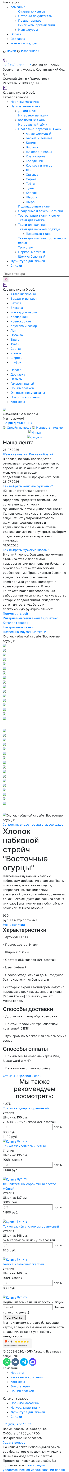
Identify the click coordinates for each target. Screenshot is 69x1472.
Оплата (16, 34)
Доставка (18, 39)
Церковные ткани (31, 252)
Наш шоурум (28, 29)
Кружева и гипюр (39, 165)
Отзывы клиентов (31, 11)
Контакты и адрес (24, 43)
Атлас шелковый (38, 133)
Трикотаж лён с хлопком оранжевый (31, 1226)
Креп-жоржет (36, 156)
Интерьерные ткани (33, 115)
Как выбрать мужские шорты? (26, 550)
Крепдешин (34, 161)
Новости (17, 1373)
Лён (28, 170)
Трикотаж (25, 247)
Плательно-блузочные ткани (40, 129)
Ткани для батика (31, 220)
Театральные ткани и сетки (39, 215)
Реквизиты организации (36, 25)
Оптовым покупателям (35, 16)
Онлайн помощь (19, 427)
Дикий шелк (27, 111)
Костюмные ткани (32, 120)
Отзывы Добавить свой (22, 1076)
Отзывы (16, 379)
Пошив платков (30, 20)
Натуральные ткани (25, 1407)
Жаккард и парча (39, 152)
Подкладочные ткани (34, 206)
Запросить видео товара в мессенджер (33, 824)
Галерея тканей (22, 383)
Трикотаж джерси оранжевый (26, 1108)
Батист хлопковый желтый (23, 1264)
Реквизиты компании (27, 1377)
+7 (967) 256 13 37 (17, 65)
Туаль (30, 188)
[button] (34, 724)
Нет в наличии (14, 925)
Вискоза (32, 147)
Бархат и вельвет (39, 138)
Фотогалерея (20, 1386)
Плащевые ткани (39, 234)
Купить (22, 1141)
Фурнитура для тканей (28, 1412)
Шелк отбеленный (31, 256)
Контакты (18, 402)
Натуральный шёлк (32, 124)
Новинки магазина (25, 1403)
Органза (32, 174)
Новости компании (25, 397)
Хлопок (31, 193)
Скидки (16, 1417)
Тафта (30, 183)
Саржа (31, 179)
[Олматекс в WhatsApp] (7, 1362)
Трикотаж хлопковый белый (24, 1146)
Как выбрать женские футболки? (28, 486)
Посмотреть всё (15, 613)
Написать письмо (49, 427)
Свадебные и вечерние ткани (40, 211)
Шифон (31, 202)
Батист (31, 143)
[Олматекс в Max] (32, 1362)
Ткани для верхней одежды (39, 229)
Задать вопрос (14, 1442)
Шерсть (32, 197)
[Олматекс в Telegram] (24, 1362)
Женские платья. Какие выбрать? (28, 454)
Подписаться (14, 1317)
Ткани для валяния (32, 224)
